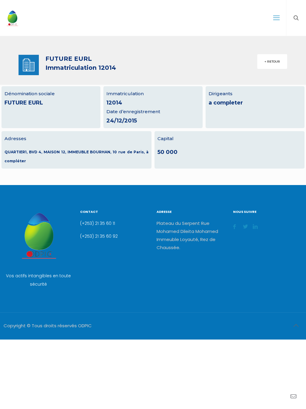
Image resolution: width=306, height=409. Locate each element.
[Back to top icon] (295, 325)
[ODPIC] (12, 18)
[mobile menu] (276, 18)
